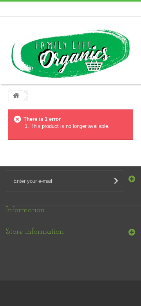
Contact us (119, 8)
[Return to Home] (16, 96)
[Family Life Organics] (70, 53)
